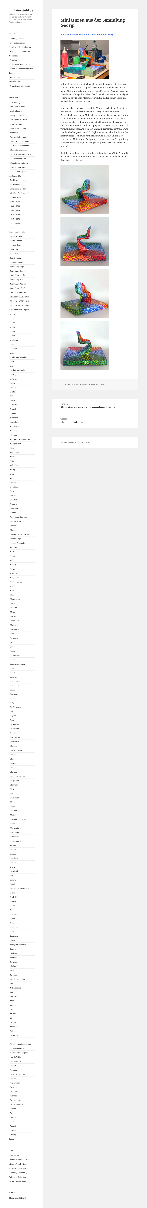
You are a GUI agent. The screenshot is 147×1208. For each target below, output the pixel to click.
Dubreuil (14, 508)
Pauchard (14, 858)
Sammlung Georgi (17, 271)
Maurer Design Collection (19, 1160)
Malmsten (14, 754)
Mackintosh (15, 737)
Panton (13, 849)
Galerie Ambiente (17, 543)
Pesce (12, 875)
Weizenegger (15, 1100)
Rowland (14, 927)
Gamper (13, 547)
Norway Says (15, 828)
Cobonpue (14, 452)
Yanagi (13, 1126)
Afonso (13, 331)
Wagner (13, 1087)
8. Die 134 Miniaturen (17, 292)
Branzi (13, 409)
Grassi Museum (16, 124)
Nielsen (13, 815)
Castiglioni (14, 422)
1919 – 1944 (15, 215)
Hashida (13, 608)
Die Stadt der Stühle (18, 120)
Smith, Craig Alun (17, 979)
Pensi (12, 867)
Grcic (12, 569)
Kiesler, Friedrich (17, 664)
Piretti (13, 880)
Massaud (14, 763)
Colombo (14, 465)
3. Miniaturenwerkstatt (18, 163)
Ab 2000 (13, 228)
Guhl (12, 590)
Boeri (12, 400)
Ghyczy (13, 564)
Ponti (12, 893)
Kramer (13, 677)
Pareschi (13, 854)
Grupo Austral (16, 577)
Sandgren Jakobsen (18, 944)
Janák (12, 646)
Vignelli (13, 1070)
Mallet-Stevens (16, 750)
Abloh (12, 323)
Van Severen (15, 1061)
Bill (11, 396)
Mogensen (14, 780)
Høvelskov (14, 629)
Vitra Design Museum (17, 1181)
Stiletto (13, 1014)
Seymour (14, 962)
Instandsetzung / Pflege (19, 171)
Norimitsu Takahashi (17, 1168)
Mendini (13, 772)
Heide (12, 612)
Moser (12, 789)
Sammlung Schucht (18, 288)
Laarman (14, 694)
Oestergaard (15, 841)
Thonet (13, 1039)
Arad (12, 353)
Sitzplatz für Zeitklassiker (20, 193)
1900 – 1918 (15, 210)
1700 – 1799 (15, 202)
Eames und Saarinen (18, 517)
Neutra (13, 806)
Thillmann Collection (17, 1177)
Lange (12, 703)
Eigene (11, 1139)
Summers (14, 1027)
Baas (12, 361)
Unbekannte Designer (19, 1052)
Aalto (12, 314)
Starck (13, 1005)
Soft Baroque (15, 988)
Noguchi (13, 824)
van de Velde (15, 1057)
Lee (11, 711)
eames (84, 384)
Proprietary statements (20, 86)
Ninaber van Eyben (18, 819)
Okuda (13, 845)
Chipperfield (15, 443)
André (12, 344)
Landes (13, 698)
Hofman (13, 625)
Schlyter (13, 957)
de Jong (13, 478)
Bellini (13, 387)
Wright (13, 1117)
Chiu (12, 448)
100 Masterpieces (17, 107)
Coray (12, 469)
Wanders (14, 1091)
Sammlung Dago (17, 266)
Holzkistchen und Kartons (19, 64)
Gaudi (12, 556)
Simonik (13, 975)
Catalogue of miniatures (20, 51)
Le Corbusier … (16, 707)
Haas (12, 595)
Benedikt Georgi (17, 236)
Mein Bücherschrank (18, 150)
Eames (13, 513)
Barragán (14, 374)
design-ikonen (16, 111)
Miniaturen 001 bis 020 (19, 297)
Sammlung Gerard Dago (18, 1173)
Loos (12, 720)
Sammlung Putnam (18, 284)
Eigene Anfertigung (18, 167)
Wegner (13, 1096)
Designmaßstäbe (17, 115)
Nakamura (14, 798)
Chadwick (14, 431)
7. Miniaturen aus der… (18, 262)
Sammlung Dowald (16, 38)
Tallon (12, 1031)
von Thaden (15, 1083)
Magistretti (14, 741)
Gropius (13, 573)
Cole (12, 461)
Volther (13, 1078)
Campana (14, 418)
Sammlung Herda (17, 275)
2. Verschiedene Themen (19, 145)
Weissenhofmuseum (18, 137)
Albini (12, 335)
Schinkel (13, 953)
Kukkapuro (14, 681)
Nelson (13, 802)
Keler (12, 659)
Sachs (12, 940)
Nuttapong (14, 836)
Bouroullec (14, 405)
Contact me (15, 77)
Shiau (12, 970)
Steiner (13, 1009)
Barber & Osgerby (17, 370)
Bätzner (13, 379)
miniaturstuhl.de (21, 10)
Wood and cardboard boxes (21, 69)
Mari (12, 759)
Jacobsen (14, 638)
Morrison (14, 785)
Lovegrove (14, 724)
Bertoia (13, 392)
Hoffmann (14, 621)
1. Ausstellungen (15, 102)
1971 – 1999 (15, 223)
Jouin (12, 651)
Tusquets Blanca (17, 1048)
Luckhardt (14, 729)
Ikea (12, 634)
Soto (12, 992)
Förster (13, 530)
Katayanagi (15, 655)
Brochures (14, 60)
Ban (11, 366)
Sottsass (13, 996)
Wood (12, 1113)
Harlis (12, 603)
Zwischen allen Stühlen (19, 141)
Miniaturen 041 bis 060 (19, 305)
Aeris (12, 327)
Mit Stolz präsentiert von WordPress (75, 442)
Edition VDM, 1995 (18, 521)
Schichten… (15, 133)
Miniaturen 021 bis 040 (19, 301)
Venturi (13, 1065)
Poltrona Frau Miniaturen (21, 888)
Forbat (13, 526)
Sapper (13, 949)
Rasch (12, 906)
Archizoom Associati (18, 357)
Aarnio (13, 318)
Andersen (14, 340)
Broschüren (13, 56)
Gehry (12, 560)
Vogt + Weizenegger (18, 1074)
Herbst (13, 616)
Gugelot (13, 586)
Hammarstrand (16, 599)
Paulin (13, 862)
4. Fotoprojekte (15, 176)
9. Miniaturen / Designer (19, 310)
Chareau (13, 435)
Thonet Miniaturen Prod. (20, 1044)
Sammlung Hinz (16, 279)
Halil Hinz (14, 249)
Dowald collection (17, 43)
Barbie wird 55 (16, 184)
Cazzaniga (14, 426)
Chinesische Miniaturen (20, 439)
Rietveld (13, 914)
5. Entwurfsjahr (15, 197)
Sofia (12, 983)
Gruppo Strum (16, 582)
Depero (13, 491)
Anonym (13, 348)
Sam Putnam (15, 258)
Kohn (12, 672)
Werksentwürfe (16, 1104)
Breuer (13, 413)
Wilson (13, 1109)
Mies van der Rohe (18, 776)
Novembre (14, 832)
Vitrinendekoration (18, 158)
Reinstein (14, 910)
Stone (12, 1018)
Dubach (13, 504)
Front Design (15, 538)
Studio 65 (14, 1022)
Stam (12, 1001)
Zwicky (13, 1134)
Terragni (14, 1035)
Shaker (13, 966)
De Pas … (14, 487)
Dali (12, 474)
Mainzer (13, 746)
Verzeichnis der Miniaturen (20, 47)
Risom (12, 919)
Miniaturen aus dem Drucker (22, 154)
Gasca (12, 551)
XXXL (12, 1122)
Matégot (13, 767)
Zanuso (13, 1130)
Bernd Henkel (16, 240)
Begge (12, 383)
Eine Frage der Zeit (18, 189)
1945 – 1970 (15, 219)
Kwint (12, 690)
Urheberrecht (14, 82)
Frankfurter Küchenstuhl (20, 534)
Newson (13, 811)
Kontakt (12, 73)
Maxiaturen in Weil (18, 128)
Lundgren (14, 733)
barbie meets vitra (18, 180)
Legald (13, 716)
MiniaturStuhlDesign (17, 1164)
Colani (12, 456)
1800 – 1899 (15, 206)
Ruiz (12, 932)
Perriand (14, 871)
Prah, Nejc (14, 897)
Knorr (12, 668)
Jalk (11, 642)
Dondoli (13, 500)
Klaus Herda (15, 253)
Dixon (12, 495)
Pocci (12, 884)
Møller (13, 793)
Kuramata (14, 685)
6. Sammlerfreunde (17, 232)
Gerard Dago (15, 245)
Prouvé (13, 901)
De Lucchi (14, 482)
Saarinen (14, 936)
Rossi (12, 923)
